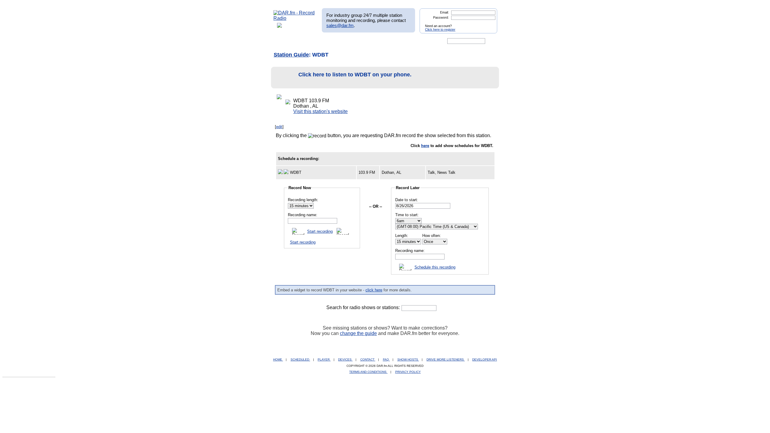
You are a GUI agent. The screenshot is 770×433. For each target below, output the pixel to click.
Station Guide (291, 55)
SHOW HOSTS (408, 359)
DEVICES (345, 359)
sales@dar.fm (340, 25)
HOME (278, 359)
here (425, 145)
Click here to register (440, 29)
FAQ (386, 359)
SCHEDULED (300, 359)
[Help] (367, 41)
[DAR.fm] (294, 18)
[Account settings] (414, 41)
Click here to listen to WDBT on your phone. (354, 75)
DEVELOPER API (484, 359)
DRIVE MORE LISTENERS (446, 359)
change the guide (358, 333)
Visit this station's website (320, 111)
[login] (487, 23)
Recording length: (303, 200)
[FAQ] (390, 41)
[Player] (342, 41)
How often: (431, 235)
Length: (401, 235)
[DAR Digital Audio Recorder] (283, 41)
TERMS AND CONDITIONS (368, 371)
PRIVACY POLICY (408, 371)
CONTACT (367, 359)
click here (373, 290)
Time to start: (407, 215)
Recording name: (302, 215)
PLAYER (324, 359)
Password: (441, 17)
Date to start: (406, 200)
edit (279, 126)
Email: (444, 12)
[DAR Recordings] (313, 41)
